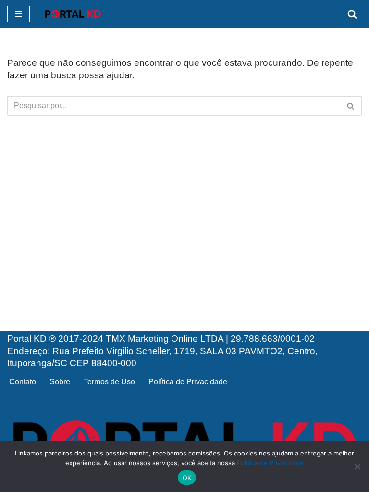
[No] (357, 466)
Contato (22, 382)
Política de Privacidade (187, 382)
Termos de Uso (109, 382)
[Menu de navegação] (18, 14)
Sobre (59, 382)
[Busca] (352, 14)
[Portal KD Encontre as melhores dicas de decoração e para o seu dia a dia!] (73, 14)
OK (187, 477)
